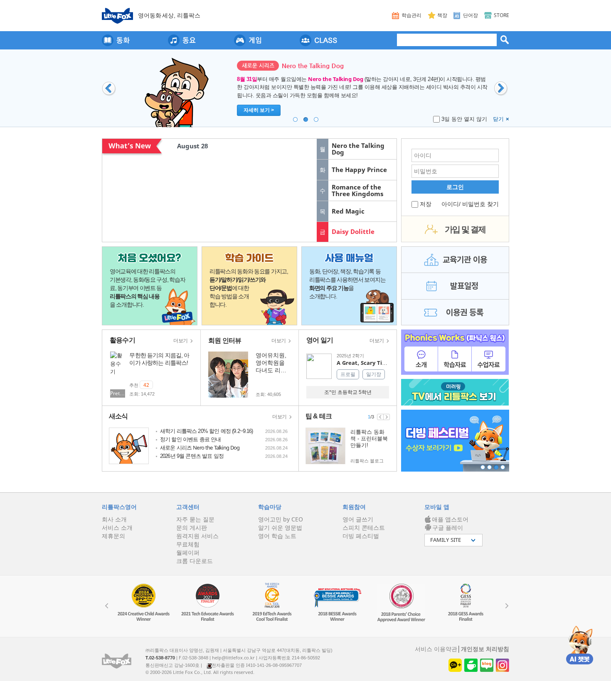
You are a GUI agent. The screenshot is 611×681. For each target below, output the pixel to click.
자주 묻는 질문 (195, 519)
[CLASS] (318, 40)
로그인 (455, 187)
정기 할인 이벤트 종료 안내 (190, 439)
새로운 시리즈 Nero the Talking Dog (199, 448)
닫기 (501, 119)
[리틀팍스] (117, 16)
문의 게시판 (191, 527)
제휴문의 (113, 536)
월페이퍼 (188, 552)
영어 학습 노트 (277, 536)
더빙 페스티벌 (360, 536)
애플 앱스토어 (450, 519)
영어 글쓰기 (357, 519)
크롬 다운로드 (194, 561)
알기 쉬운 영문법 (280, 527)
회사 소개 (114, 519)
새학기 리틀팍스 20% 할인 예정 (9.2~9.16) (206, 431)
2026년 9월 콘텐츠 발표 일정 (192, 456)
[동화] (116, 40)
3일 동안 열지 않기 (464, 119)
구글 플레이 (447, 527)
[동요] (182, 40)
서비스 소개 (117, 527)
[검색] (504, 39)
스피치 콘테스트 (363, 527)
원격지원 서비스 (197, 536)
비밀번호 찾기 (480, 204)
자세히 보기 (259, 110)
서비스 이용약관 (436, 649)
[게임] (247, 40)
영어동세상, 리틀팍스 (169, 15)
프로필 (347, 374)
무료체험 (188, 544)
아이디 (450, 204)
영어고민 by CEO (280, 519)
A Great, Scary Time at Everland (380, 363)
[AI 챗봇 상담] (579, 644)
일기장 (373, 374)
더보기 (181, 341)
